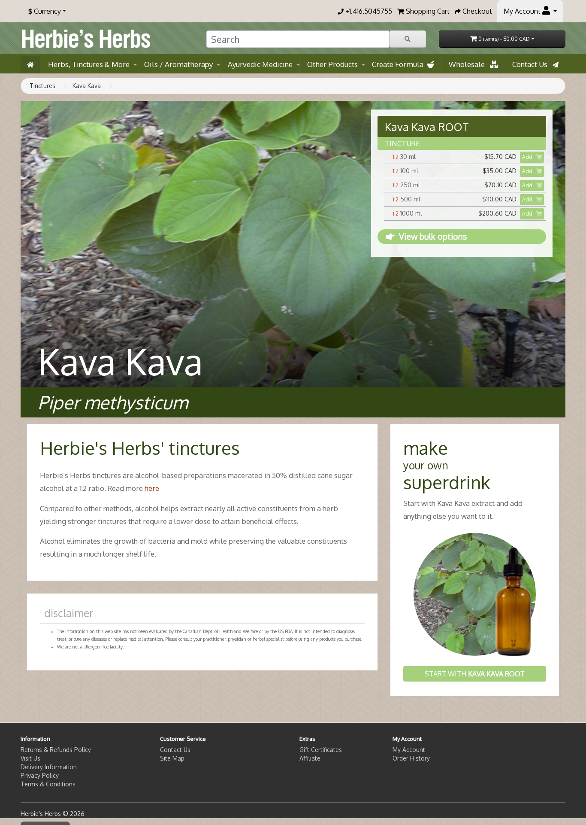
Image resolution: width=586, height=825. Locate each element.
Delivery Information (49, 766)
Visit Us (30, 758)
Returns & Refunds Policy (56, 749)
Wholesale (469, 64)
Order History (411, 758)
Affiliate (309, 758)
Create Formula (399, 64)
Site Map (172, 758)
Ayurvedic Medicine (260, 64)
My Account (409, 749)
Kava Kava (86, 85)
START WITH (475, 674)
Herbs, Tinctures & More (89, 64)
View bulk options (433, 236)
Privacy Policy (40, 775)
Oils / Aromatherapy (178, 64)
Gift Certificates (320, 749)
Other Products (332, 64)
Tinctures (42, 85)
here (152, 488)
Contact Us (532, 64)
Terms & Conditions (48, 784)
